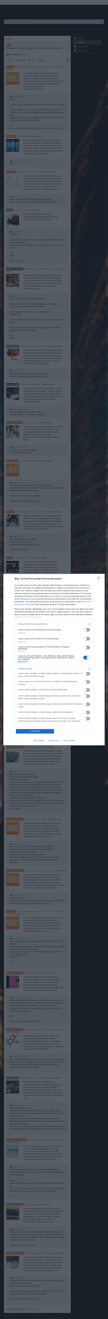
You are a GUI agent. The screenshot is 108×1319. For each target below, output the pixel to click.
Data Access (54, 740)
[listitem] (54, 624)
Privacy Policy (69, 740)
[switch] (86, 630)
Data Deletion (39, 740)
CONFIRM (35, 731)
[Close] (99, 578)
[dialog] (54, 659)
